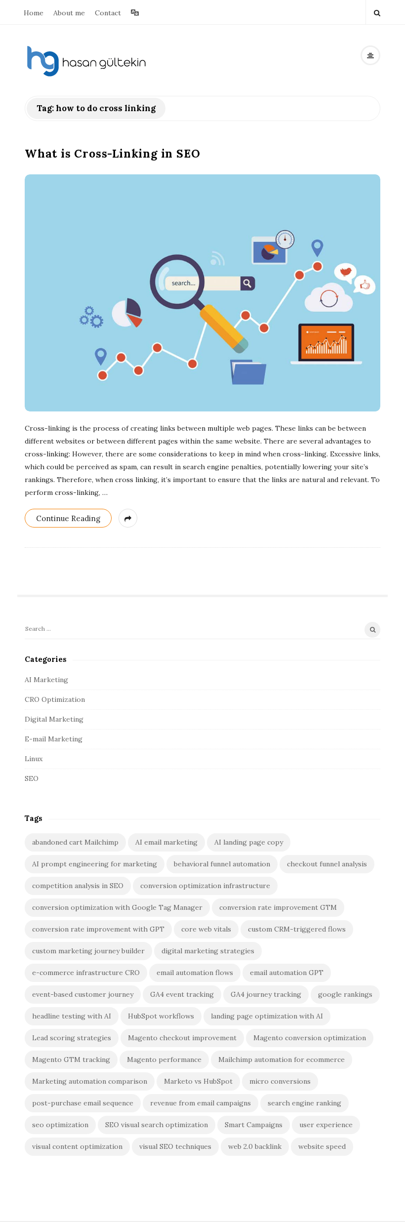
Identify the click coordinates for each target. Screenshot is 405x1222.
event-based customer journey (82, 994)
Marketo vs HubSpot (198, 1081)
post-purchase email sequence (82, 1103)
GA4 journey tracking (266, 994)
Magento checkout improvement (182, 1037)
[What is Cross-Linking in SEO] (202, 292)
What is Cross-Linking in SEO (112, 153)
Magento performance (164, 1059)
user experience (326, 1124)
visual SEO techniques (175, 1146)
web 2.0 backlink (255, 1146)
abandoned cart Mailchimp (75, 842)
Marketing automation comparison (89, 1081)
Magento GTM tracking (71, 1059)
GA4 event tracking (182, 994)
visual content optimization (77, 1146)
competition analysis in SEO (77, 885)
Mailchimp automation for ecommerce (281, 1059)
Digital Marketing (54, 719)
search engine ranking (304, 1103)
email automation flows (195, 972)
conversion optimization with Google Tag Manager (117, 907)
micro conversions (280, 1081)
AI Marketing (46, 679)
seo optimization (60, 1124)
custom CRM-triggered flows (297, 929)
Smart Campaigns (254, 1124)
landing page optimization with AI (267, 1016)
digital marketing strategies (208, 950)
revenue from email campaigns (200, 1103)
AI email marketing (166, 842)
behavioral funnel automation (222, 863)
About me (69, 12)
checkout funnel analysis (327, 863)
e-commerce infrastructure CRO (86, 972)
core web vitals (206, 929)
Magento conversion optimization (309, 1037)
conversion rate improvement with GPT (98, 929)
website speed (322, 1146)
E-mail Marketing (53, 738)
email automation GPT (287, 972)
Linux (33, 758)
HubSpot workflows (161, 1016)
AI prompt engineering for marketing (94, 863)
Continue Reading (68, 518)
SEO (32, 778)
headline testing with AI (71, 1016)
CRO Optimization (55, 699)
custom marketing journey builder (88, 950)
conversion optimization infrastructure (205, 885)
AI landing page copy (248, 842)
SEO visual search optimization (156, 1124)
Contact (108, 12)
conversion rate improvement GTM (278, 907)
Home (33, 12)
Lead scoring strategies (71, 1037)
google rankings (345, 994)
